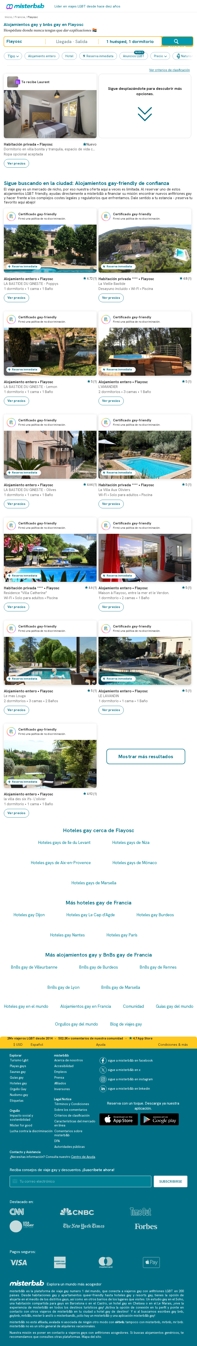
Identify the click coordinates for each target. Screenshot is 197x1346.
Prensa (59, 1078)
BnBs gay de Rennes (158, 967)
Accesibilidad (64, 1066)
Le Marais (164, 1303)
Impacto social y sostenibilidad (21, 1117)
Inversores (62, 1089)
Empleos (60, 1072)
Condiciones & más (173, 1044)
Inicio (8, 17)
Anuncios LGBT (133, 56)
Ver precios (16, 163)
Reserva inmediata (99, 56)
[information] (17, 82)
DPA (57, 1141)
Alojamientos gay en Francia (85, 1006)
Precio (158, 56)
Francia (20, 17)
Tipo (11, 56)
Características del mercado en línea (74, 1123)
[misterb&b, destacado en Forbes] (146, 1226)
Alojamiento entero (42, 56)
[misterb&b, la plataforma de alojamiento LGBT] (24, 6)
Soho (179, 1299)
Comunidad (133, 1006)
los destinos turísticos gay (83, 1307)
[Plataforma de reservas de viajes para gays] (27, 1283)
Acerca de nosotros (68, 1060)
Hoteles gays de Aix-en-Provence (61, 862)
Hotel (69, 56)
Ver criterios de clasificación (169, 70)
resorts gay (144, 1295)
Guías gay (17, 1078)
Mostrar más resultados (145, 756)
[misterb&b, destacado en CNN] (17, 1211)
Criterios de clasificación (72, 1115)
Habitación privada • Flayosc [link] (28, 144)
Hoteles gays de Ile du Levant (64, 842)
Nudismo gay (19, 1095)
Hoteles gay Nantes (67, 935)
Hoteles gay (18, 1083)
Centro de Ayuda (83, 1157)
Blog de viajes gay (126, 1024)
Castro (102, 1303)
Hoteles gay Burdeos (155, 914)
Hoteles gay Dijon (29, 914)
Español (37, 1044)
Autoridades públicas (69, 1147)
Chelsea (139, 1303)
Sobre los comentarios (70, 1110)
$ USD (18, 1044)
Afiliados (60, 1083)
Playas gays (18, 1066)
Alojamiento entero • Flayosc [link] (28, 279)
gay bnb (177, 1311)
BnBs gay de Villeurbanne (34, 967)
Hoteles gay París (121, 935)
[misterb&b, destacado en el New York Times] (83, 1226)
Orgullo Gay (18, 1089)
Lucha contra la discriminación (31, 1131)
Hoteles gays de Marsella (93, 882)
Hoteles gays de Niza (130, 842)
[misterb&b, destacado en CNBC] (77, 1211)
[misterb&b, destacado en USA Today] (22, 1226)
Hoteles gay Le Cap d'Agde (90, 914)
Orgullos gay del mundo (76, 1024)
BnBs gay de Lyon (63, 987)
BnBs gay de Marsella (120, 987)
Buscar (177, 45)
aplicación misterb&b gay (136, 1316)
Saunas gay (18, 1072)
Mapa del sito (91, 1337)
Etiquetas (17, 1101)
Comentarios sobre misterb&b (68, 1133)
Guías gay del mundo (174, 1006)
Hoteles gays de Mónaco (134, 862)
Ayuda (100, 1044)
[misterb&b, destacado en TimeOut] (140, 1212)
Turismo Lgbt (19, 1060)
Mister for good (21, 1125)
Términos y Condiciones (71, 1104)
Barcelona (77, 1303)
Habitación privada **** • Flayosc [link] (126, 279)
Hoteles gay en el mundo (26, 1006)
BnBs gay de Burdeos (98, 967)
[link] (88, 134)
